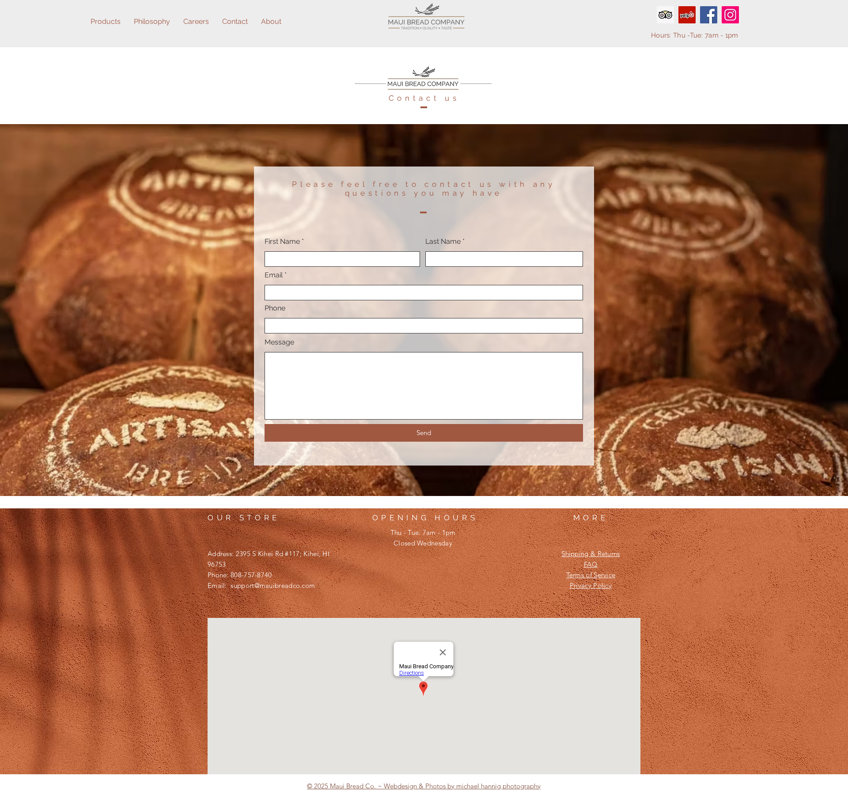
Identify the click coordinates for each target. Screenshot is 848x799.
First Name (282, 241)
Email (274, 275)
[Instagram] (730, 14)
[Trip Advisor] (665, 14)
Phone (275, 308)
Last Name (443, 241)
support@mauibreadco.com (273, 585)
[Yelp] (687, 14)
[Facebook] (708, 14)
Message (279, 342)
